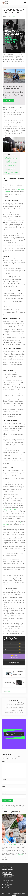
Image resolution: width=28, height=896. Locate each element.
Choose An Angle (9, 166)
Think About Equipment (10, 168)
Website (4, 793)
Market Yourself (9, 169)
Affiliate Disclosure (8, 884)
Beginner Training (8, 873)
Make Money (7, 691)
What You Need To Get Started (11, 158)
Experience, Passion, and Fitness (11, 162)
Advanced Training (8, 876)
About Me (6, 883)
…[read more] (20, 854)
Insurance (8, 161)
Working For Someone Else (10, 164)
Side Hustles (10, 689)
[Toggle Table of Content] (17, 155)
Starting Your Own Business (10, 165)
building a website (12, 617)
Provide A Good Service (10, 170)
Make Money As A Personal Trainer (11, 172)
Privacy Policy (7, 886)
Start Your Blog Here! (14, 734)
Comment (5, 761)
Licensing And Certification (10, 160)
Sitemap (14, 894)
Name (4, 779)
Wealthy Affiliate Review (7, 880)
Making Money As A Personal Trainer (11, 157)
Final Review (8, 173)
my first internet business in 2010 (13, 844)
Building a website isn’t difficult (10, 510)
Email (4, 786)
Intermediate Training (9, 875)
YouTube (23, 893)
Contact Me (6, 887)
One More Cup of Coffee (15, 893)
